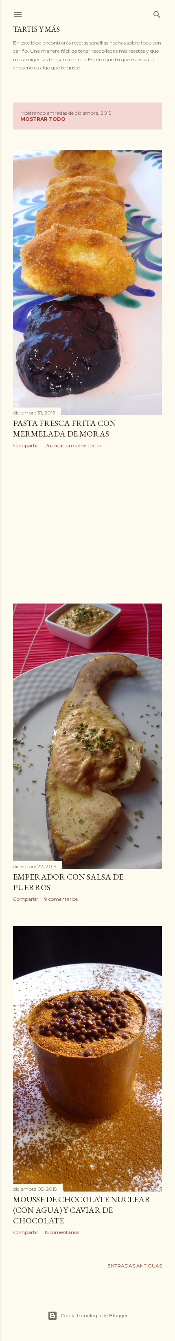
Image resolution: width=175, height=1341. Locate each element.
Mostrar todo (43, 119)
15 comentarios (61, 1232)
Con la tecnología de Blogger (94, 1315)
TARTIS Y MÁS (36, 29)
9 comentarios (61, 899)
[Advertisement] (87, 526)
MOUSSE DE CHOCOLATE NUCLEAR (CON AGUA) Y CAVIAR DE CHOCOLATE (82, 1210)
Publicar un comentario (72, 445)
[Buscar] (157, 13)
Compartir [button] (25, 445)
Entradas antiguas (134, 1266)
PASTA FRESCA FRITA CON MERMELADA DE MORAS (64, 428)
